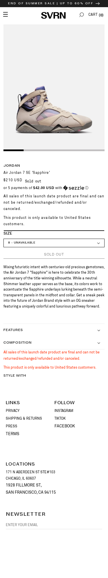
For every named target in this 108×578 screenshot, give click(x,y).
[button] (81, 15)
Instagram (63, 411)
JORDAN (11, 165)
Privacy (13, 411)
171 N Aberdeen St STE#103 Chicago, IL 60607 (30, 475)
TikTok (60, 419)
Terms (12, 433)
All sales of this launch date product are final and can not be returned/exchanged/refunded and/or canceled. (53, 202)
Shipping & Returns (24, 419)
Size (7, 234)
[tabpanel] (54, 87)
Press (11, 426)
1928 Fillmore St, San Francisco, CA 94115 (31, 489)
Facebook (64, 426)
